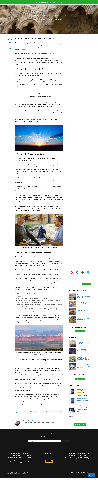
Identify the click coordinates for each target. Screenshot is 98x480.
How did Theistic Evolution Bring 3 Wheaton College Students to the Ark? (83, 366)
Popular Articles (61, 15)
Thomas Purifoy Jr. (42, 23)
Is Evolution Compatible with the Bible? (83, 343)
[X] (88, 272)
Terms (77, 472)
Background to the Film (38, 15)
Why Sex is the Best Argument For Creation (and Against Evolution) (83, 358)
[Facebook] (77, 272)
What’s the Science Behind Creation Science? (83, 319)
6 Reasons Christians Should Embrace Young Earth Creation (83, 351)
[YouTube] (71, 272)
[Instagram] (82, 272)
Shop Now (55, 2)
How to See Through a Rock (82, 311)
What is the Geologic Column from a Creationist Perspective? (83, 296)
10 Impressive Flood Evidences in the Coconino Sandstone (83, 304)
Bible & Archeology (51, 15)
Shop (72, 472)
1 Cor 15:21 (41, 84)
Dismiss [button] (61, 2)
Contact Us (84, 472)
